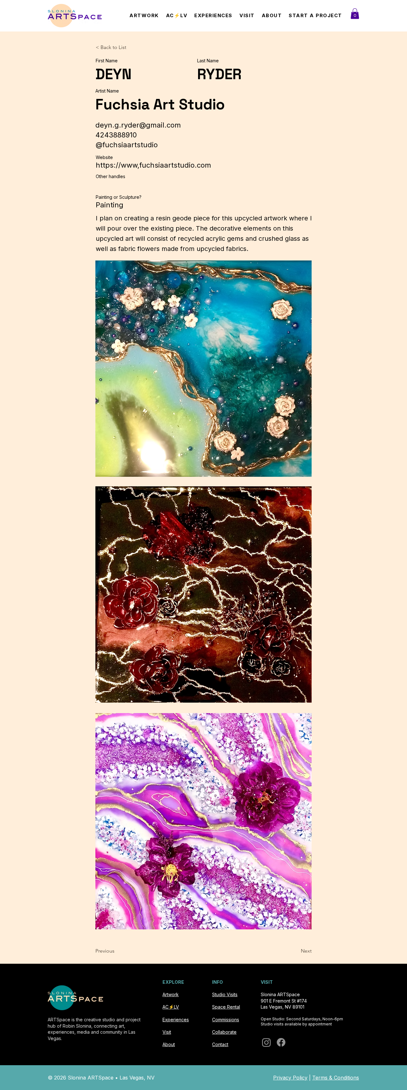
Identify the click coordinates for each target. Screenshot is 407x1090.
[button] (354, 13)
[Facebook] (281, 1042)
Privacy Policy (290, 1077)
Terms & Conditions (335, 1077)
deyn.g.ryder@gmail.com (138, 125)
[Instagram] (266, 1042)
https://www (116, 165)
